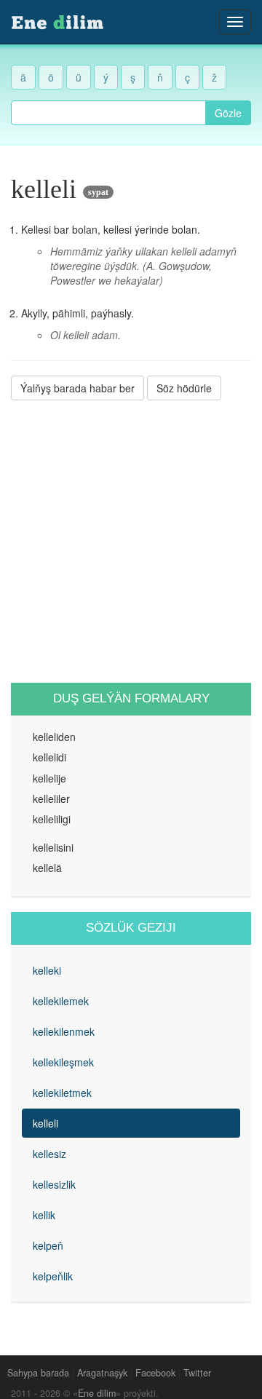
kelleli (45, 1123)
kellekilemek (61, 1001)
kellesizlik (54, 1184)
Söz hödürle (184, 388)
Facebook (155, 1372)
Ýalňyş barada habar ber (77, 388)
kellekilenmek (64, 1031)
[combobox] (108, 112)
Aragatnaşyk (102, 1372)
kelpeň (48, 1245)
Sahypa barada (38, 1372)
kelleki (47, 970)
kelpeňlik (53, 1276)
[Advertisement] (131, 542)
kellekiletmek (62, 1092)
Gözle (228, 113)
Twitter (197, 1372)
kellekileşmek (63, 1062)
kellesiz (49, 1153)
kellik (44, 1215)
